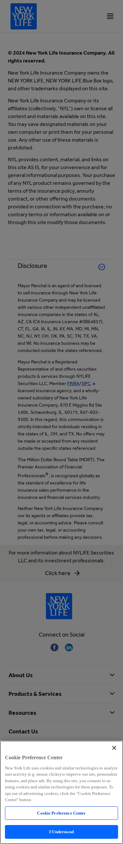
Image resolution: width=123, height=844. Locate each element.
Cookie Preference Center (61, 813)
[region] (61, 792)
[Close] (114, 748)
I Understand (61, 831)
